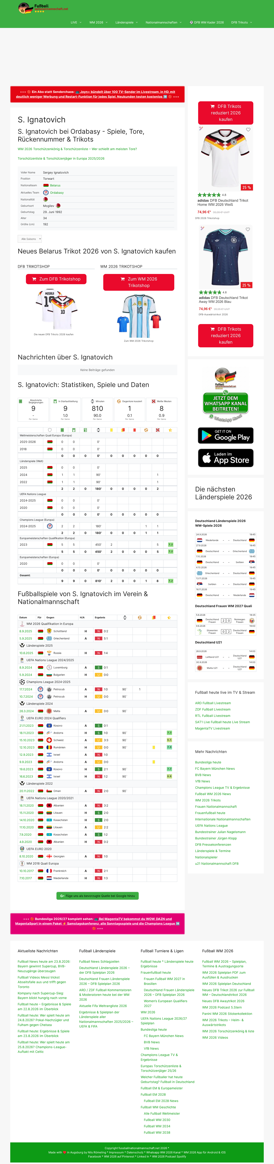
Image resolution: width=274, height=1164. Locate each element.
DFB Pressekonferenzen (213, 844)
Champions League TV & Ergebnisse (222, 787)
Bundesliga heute (208, 762)
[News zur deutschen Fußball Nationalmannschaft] (43, 8)
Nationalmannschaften (161, 22)
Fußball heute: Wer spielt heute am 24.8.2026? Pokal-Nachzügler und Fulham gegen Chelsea (44, 1020)
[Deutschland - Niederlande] (225, 593)
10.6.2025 (26, 653)
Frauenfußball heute (210, 813)
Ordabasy (57, 192)
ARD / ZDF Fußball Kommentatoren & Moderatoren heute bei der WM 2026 (105, 994)
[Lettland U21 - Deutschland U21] (225, 655)
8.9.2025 (25, 631)
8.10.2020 (26, 856)
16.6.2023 (26, 776)
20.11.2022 (26, 791)
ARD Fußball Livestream (213, 703)
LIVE (74, 22)
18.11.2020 (26, 805)
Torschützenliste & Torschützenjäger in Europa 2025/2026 (61, 158)
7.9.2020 (25, 834)
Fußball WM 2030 (157, 1120)
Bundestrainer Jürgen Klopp (216, 838)
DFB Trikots (239, 22)
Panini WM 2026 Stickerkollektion (227, 1014)
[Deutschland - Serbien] (225, 560)
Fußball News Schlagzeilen (99, 961)
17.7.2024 (25, 689)
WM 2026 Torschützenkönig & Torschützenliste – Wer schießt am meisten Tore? (77, 149)
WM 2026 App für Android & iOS (205, 1152)
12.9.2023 (26, 755)
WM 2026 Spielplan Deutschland (226, 984)
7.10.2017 (25, 878)
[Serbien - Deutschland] (225, 582)
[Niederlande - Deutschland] (225, 538)
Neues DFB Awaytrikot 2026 (223, 1001)
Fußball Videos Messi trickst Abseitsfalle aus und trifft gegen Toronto (42, 982)
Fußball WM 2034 (157, 1126)
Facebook (94, 1156)
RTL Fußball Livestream (212, 716)
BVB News (203, 775)
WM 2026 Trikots (208, 800)
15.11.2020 (26, 813)
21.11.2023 (26, 725)
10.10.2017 (26, 871)
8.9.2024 (25, 667)
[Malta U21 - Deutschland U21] (225, 666)
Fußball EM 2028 (153, 1094)
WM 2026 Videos (215, 1037)
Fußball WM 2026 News (213, 794)
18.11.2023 (26, 733)
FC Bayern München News (215, 768)
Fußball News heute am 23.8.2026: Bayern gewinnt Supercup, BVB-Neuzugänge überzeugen (44, 966)
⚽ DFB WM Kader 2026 (207, 22)
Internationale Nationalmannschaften (223, 819)
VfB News (202, 781)
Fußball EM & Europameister (162, 1088)
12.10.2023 (26, 747)
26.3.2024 (26, 711)
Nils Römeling (97, 1152)
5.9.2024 (25, 675)
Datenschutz (135, 1152)
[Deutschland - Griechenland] (225, 549)
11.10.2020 (26, 827)
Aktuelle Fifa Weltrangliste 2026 (103, 1006)
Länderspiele (124, 22)
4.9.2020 (25, 842)
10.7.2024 (26, 696)
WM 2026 (96, 22)
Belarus (55, 185)
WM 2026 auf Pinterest (119, 1156)
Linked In (143, 1156)
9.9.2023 (25, 762)
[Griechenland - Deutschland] (225, 571)
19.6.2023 (26, 769)
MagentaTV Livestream (212, 728)
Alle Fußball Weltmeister (162, 1113)
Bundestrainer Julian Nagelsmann (220, 832)
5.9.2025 (25, 638)
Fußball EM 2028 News (161, 1101)
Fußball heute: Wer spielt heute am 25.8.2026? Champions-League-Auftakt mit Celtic (44, 1047)
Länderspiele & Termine (213, 851)
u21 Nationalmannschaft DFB (217, 863)
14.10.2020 (26, 820)
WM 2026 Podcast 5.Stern (222, 1007)
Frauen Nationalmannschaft (216, 806)
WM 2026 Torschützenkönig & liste (228, 1031)
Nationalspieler (206, 857)
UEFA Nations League (211, 825)
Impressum (116, 1152)
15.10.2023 (26, 740)
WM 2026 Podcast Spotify (169, 1156)
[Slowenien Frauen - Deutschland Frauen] (225, 629)
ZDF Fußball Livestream (213, 709)
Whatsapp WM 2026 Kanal (163, 1152)
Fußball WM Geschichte (158, 1107)
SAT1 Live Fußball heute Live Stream (222, 722)
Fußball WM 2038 (157, 1132)
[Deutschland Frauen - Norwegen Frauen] (225, 618)
